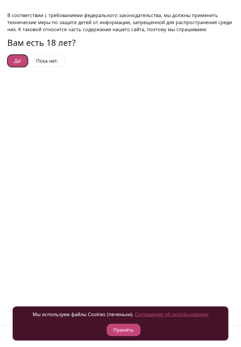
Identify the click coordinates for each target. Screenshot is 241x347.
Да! (17, 61)
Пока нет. (47, 61)
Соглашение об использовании (171, 314)
